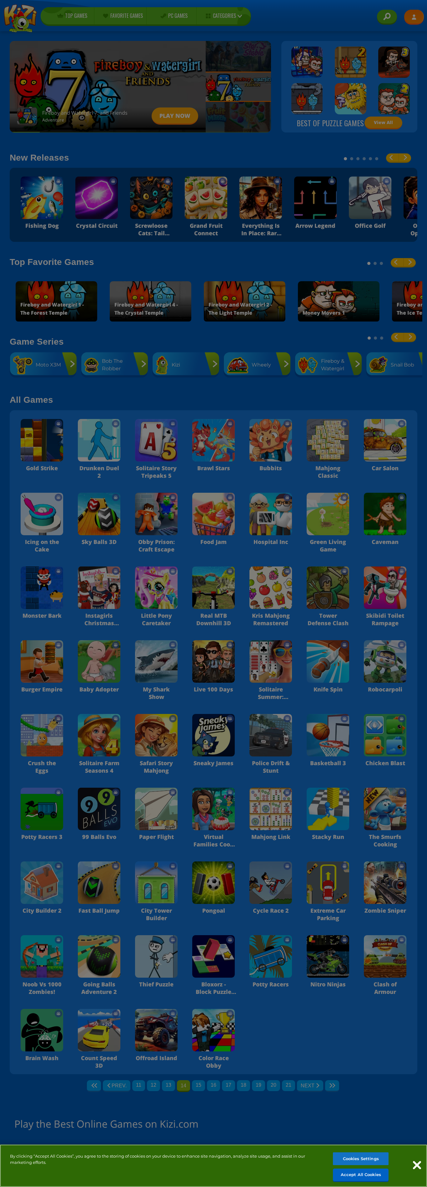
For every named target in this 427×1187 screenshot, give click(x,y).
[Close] (417, 1165)
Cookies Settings (361, 1158)
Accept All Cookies (361, 1174)
